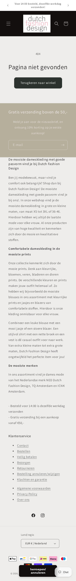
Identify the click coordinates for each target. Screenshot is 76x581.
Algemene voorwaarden (34, 488)
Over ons (23, 500)
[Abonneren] (62, 145)
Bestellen (23, 451)
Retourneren (26, 468)
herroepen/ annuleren (38, 571)
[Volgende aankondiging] (68, 5)
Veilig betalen (27, 457)
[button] (8, 23)
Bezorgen (23, 462)
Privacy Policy (27, 494)
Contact (22, 445)
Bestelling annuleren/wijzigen (38, 474)
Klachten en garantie (32, 479)
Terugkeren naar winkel (38, 83)
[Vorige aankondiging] (7, 5)
